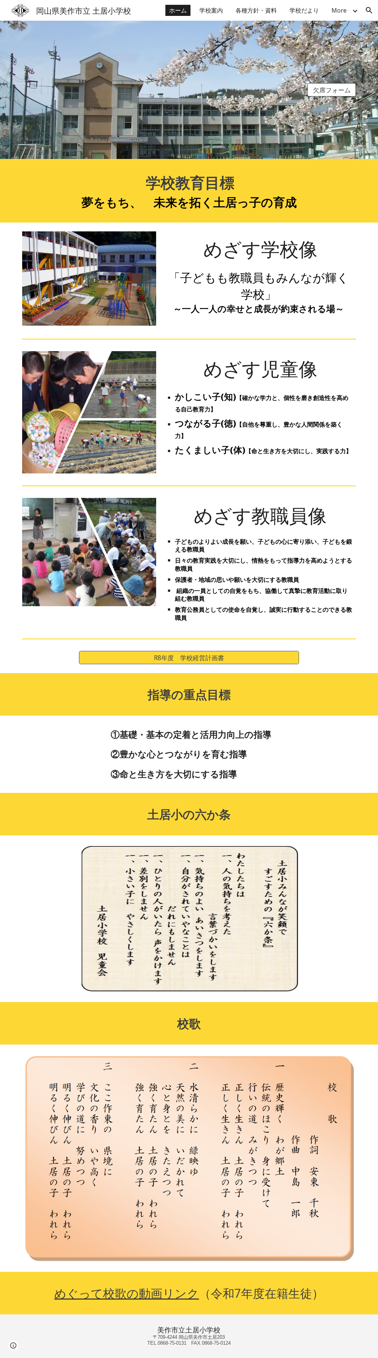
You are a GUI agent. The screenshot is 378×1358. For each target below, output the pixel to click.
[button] (369, 10)
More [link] (339, 10)
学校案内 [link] (211, 10)
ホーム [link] (178, 10)
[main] (189, 191)
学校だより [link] (304, 10)
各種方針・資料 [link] (256, 10)
